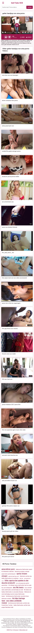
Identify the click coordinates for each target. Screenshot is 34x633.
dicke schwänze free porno (10, 100)
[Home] (17, 2)
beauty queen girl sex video (10, 531)
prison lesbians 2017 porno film (11, 404)
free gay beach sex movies (10, 328)
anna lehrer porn (8, 569)
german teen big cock (13, 576)
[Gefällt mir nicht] (9, 37)
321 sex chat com (7, 379)
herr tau (21, 578)
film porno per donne (8, 556)
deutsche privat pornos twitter (10, 176)
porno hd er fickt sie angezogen (11, 303)
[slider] (9, 32)
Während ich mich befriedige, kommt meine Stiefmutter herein (16, 594)
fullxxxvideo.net (23, 630)
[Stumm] (18, 32)
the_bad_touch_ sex (8, 252)
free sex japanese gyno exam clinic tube (14, 430)
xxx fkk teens (18, 587)
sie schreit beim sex (8, 202)
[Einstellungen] (25, 32)
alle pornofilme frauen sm (9, 480)
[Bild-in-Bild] (28, 32)
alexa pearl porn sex (8, 126)
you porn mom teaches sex (10, 455)
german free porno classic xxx (10, 506)
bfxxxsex (15, 630)
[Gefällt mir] (6, 37)
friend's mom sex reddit (9, 354)
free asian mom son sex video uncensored (14, 278)
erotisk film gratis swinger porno (11, 151)
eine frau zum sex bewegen (10, 75)
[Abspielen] (3, 32)
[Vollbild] (31, 32)
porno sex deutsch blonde (9, 227)
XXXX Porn (10, 630)
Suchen (29, 7)
